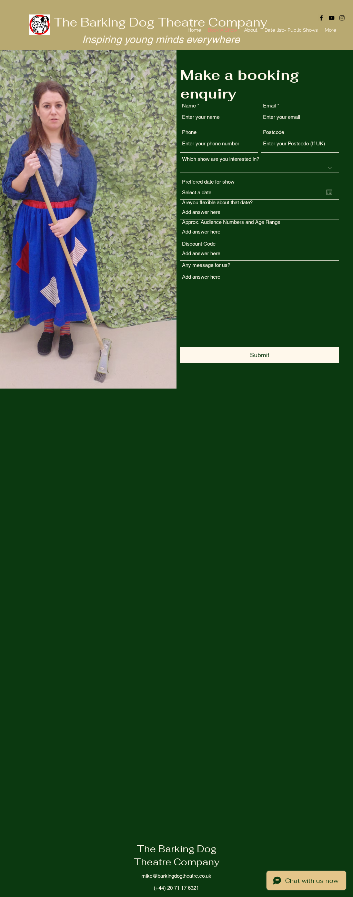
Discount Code (198, 243)
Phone (189, 132)
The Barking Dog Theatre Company (160, 22)
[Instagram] (342, 17)
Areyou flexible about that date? (217, 202)
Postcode (273, 132)
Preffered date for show (208, 181)
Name (189, 105)
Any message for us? (206, 265)
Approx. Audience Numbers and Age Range (231, 222)
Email (269, 105)
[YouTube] (331, 17)
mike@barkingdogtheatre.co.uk (176, 876)
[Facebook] (321, 17)
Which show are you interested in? (220, 159)
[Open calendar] (329, 192)
